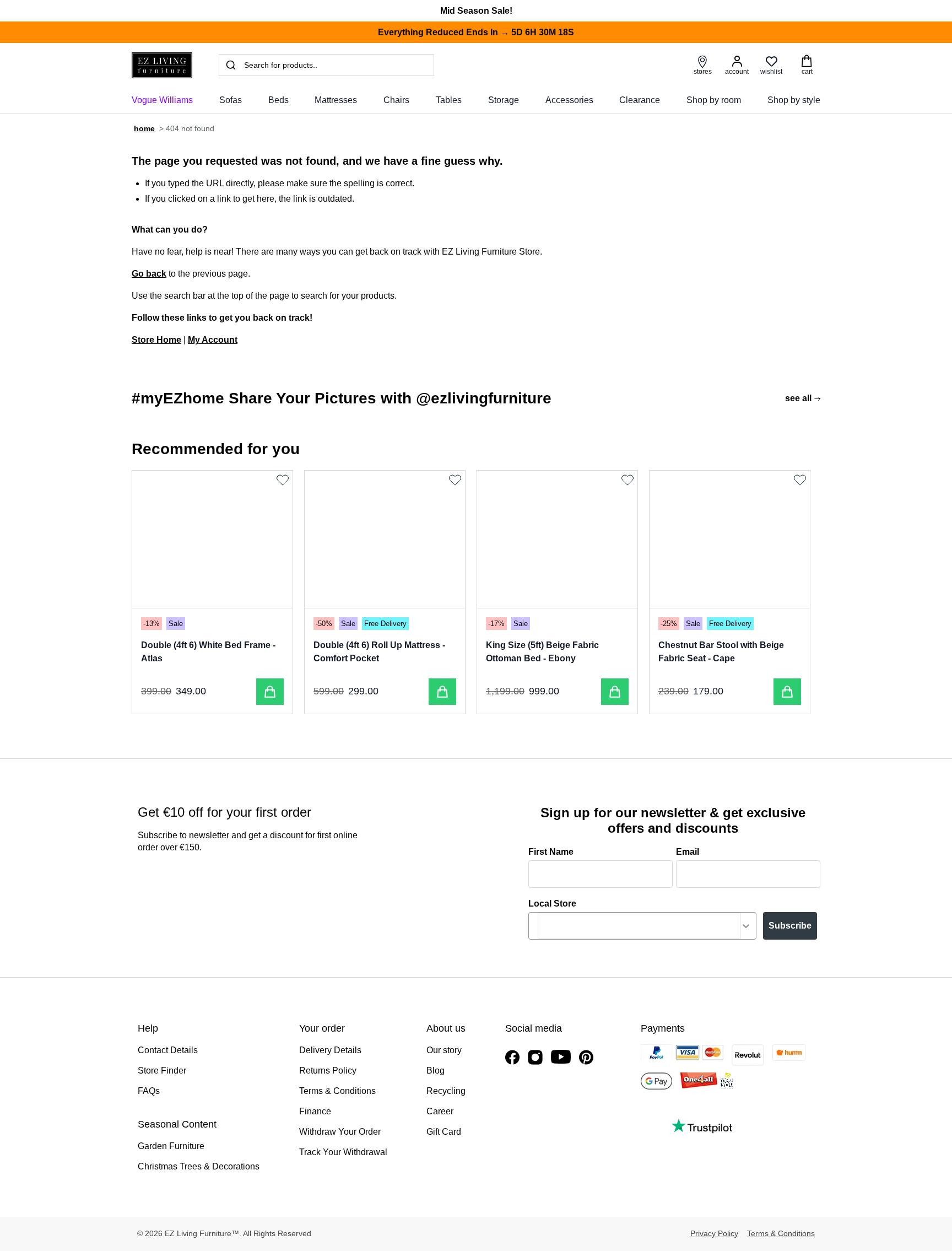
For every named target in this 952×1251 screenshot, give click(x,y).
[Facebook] (512, 1057)
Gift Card (443, 1131)
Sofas (230, 100)
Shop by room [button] (713, 100)
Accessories (569, 100)
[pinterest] (586, 1057)
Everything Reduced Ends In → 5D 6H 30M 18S (476, 32)
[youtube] (561, 1057)
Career (439, 1111)
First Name (551, 851)
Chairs (396, 100)
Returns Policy (327, 1070)
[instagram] (535, 1057)
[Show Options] (745, 926)
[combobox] (639, 926)
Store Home (156, 339)
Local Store (552, 903)
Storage (503, 100)
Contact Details (168, 1050)
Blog (435, 1070)
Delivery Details (330, 1050)
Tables (449, 100)
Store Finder (162, 1070)
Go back (149, 273)
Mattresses (336, 100)
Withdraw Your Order (340, 1131)
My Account (212, 339)
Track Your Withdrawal (343, 1152)
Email (687, 851)
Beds (278, 100)
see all (798, 398)
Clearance (639, 100)
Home (144, 128)
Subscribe (790, 925)
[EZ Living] (162, 65)
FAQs (149, 1091)
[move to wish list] (284, 480)
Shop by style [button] (793, 100)
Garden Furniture (171, 1146)
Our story (444, 1050)
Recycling (446, 1091)
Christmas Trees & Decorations (198, 1166)
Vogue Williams (162, 100)
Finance (315, 1111)
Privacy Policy (714, 1233)
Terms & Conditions (337, 1091)
